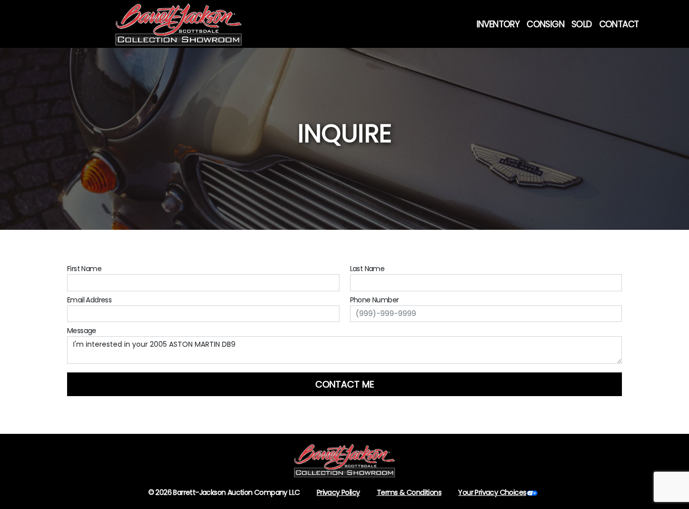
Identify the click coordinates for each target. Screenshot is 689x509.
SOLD (581, 24)
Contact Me (344, 384)
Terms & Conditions (409, 492)
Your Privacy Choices (492, 492)
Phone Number (374, 300)
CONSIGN (545, 24)
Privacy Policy (338, 492)
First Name (84, 269)
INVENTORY (498, 24)
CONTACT (619, 24)
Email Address (89, 300)
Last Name (367, 269)
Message (81, 331)
